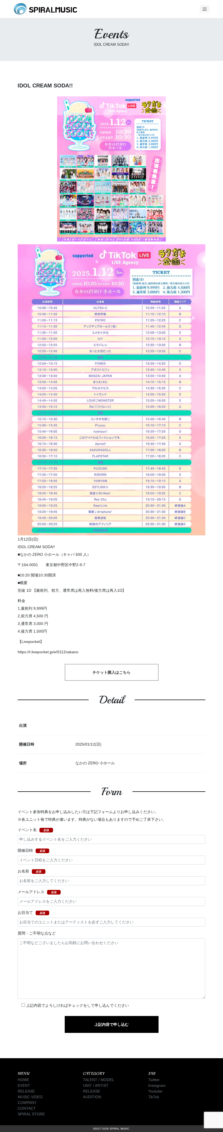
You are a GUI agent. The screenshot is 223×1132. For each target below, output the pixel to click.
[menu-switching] (204, 9)
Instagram (157, 1085)
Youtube (155, 1091)
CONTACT (27, 1108)
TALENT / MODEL (98, 1080)
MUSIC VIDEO (30, 1097)
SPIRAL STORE (31, 1114)
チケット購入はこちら (111, 672)
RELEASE (26, 1091)
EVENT (24, 1085)
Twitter (154, 1080)
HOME (23, 1080)
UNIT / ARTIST (96, 1085)
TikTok (153, 1097)
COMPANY (27, 1102)
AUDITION (92, 1097)
